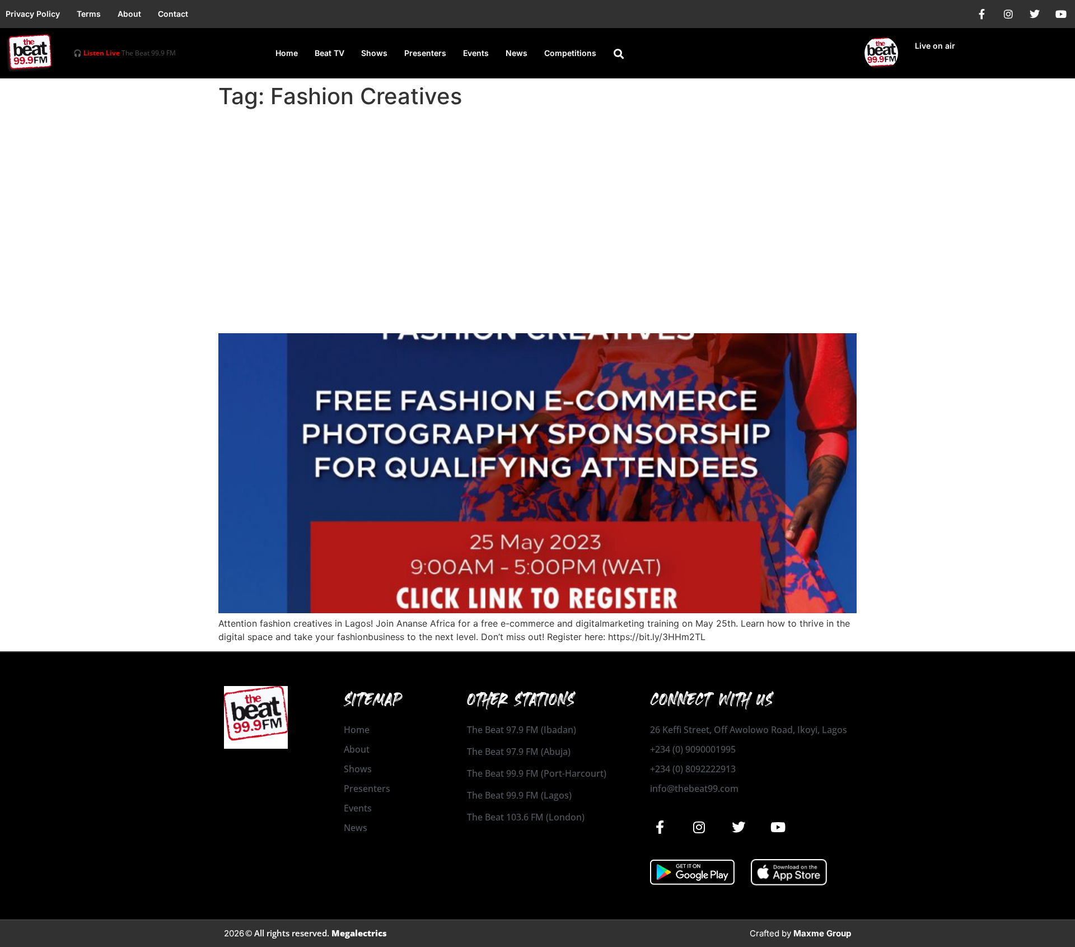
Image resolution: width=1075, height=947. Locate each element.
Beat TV (329, 53)
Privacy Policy (33, 13)
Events (476, 53)
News (516, 53)
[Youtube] (1061, 14)
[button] (618, 53)
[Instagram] (1008, 14)
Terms (89, 13)
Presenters (425, 53)
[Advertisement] (537, 197)
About (129, 13)
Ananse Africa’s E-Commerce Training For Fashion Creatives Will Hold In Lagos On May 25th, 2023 (522, 302)
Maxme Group (822, 933)
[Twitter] (1035, 14)
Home (286, 53)
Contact (173, 13)
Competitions (570, 53)
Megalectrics (359, 933)
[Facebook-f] (982, 14)
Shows (374, 53)
